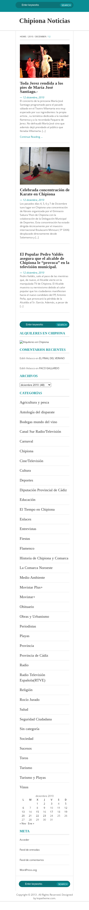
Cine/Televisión (31, 461)
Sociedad (26, 738)
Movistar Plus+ (31, 587)
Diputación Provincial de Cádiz (43, 490)
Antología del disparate (37, 412)
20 (23, 816)
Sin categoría (29, 729)
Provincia (27, 646)
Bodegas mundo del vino (38, 422)
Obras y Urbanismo (34, 616)
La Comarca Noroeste (36, 568)
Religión (26, 690)
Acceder (24, 839)
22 (37, 816)
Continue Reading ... (31, 137)
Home (23, 36)
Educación (27, 500)
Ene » (31, 823)
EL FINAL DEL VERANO (52, 358)
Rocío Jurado (30, 700)
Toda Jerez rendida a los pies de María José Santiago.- (41, 87)
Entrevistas (28, 529)
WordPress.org (28, 870)
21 (30, 816)
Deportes (26, 480)
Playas (24, 636)
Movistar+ (27, 597)
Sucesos (26, 748)
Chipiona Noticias (44, 20)
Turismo (26, 768)
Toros (24, 758)
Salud (24, 709)
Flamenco (27, 548)
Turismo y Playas (33, 777)
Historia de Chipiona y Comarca (44, 558)
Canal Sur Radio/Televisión (40, 431)
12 (65, 808)
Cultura (25, 470)
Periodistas (28, 626)
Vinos (24, 787)
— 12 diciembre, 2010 (32, 97)
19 (65, 812)
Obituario (27, 607)
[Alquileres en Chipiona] (34, 342)
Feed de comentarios (32, 860)
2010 (30, 36)
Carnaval (26, 441)
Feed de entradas (30, 849)
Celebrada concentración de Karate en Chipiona (45, 192)
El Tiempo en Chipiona (37, 509)
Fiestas (25, 538)
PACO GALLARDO (49, 368)
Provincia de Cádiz (34, 655)
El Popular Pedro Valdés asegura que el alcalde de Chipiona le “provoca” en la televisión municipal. (44, 260)
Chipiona (26, 451)
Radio (24, 665)
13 (23, 812)
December (40, 36)
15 (37, 812)
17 (51, 812)
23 (44, 816)
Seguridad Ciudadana (36, 719)
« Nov (23, 823)
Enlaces (25, 519)
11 (58, 808)
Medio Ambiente (32, 577)
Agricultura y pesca (34, 402)
